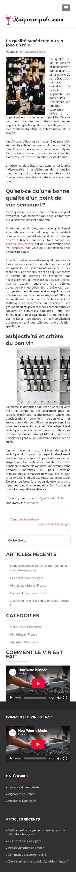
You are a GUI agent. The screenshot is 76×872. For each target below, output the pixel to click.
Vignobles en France (23, 634)
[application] (38, 683)
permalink (32, 503)
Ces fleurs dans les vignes (26, 578)
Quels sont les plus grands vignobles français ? (38, 861)
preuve (65, 481)
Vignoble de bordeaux (22, 519)
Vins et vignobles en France (28, 585)
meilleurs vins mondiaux (26, 627)
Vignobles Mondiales (51, 498)
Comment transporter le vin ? (29, 593)
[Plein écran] (65, 698)
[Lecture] (11, 698)
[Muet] (59, 698)
